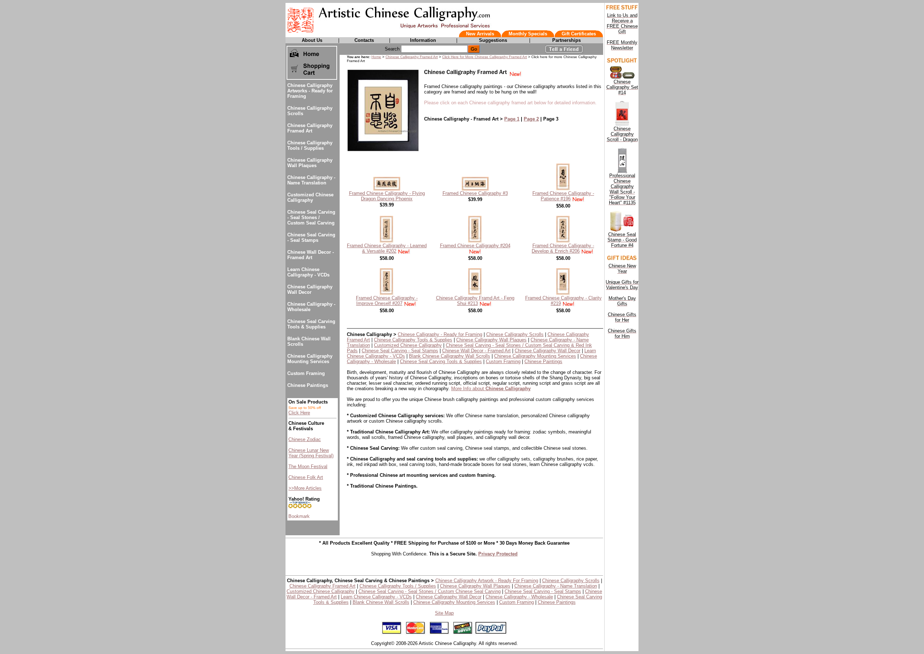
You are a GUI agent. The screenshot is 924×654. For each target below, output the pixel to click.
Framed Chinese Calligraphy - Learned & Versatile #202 (387, 248)
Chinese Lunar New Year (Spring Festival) (311, 453)
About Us (312, 40)
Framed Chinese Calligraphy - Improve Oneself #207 (387, 300)
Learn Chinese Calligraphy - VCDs (308, 272)
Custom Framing (306, 373)
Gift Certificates (579, 33)
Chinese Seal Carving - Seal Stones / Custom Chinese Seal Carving (429, 591)
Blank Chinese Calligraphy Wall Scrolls (449, 356)
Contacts (364, 40)
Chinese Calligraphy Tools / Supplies (309, 145)
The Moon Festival (307, 466)
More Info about (491, 388)
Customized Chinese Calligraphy (310, 197)
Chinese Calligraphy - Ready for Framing (440, 334)
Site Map (444, 613)
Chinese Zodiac (304, 439)
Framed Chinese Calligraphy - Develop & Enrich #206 (563, 248)
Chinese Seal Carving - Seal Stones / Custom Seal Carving (311, 217)
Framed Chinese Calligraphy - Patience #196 (563, 196)
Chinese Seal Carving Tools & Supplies (311, 324)
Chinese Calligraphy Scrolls (515, 334)
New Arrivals (480, 33)
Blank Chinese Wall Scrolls (381, 602)
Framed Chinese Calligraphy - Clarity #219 (563, 300)
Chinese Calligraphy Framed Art (309, 128)
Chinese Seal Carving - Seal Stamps (311, 237)
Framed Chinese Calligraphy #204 (475, 245)
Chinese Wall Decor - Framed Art (310, 254)
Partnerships (566, 40)
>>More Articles (305, 488)
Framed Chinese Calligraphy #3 (475, 193)
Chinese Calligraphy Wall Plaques (309, 162)
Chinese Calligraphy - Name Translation (311, 180)
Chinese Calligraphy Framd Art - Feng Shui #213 (475, 300)
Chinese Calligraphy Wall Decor (309, 289)
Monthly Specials (528, 33)
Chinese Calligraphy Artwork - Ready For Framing (486, 580)
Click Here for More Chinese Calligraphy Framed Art (484, 57)
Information (423, 40)
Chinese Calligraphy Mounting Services (309, 358)
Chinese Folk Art (305, 477)
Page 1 (511, 119)
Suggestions (493, 40)
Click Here (299, 412)
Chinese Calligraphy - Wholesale (519, 597)
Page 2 (531, 119)
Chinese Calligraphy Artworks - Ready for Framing (310, 91)
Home (376, 57)
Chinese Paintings (307, 385)
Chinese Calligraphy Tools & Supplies (413, 340)
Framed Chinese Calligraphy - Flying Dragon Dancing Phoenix (387, 196)
